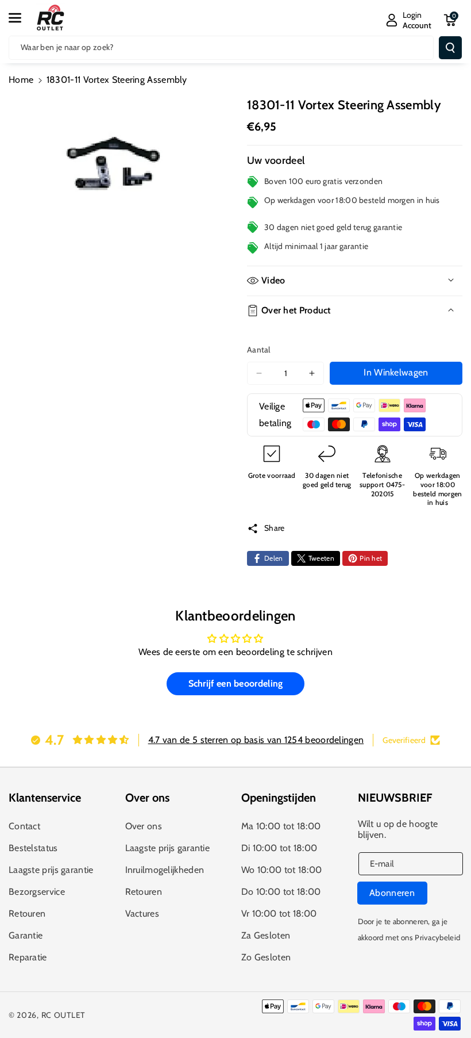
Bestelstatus (33, 847)
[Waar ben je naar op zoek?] (450, 47)
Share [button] (274, 528)
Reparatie (28, 957)
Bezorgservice (37, 891)
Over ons (143, 826)
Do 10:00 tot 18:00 (281, 891)
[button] (21, 18)
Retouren (27, 913)
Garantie (26, 935)
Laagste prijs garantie (51, 869)
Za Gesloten (265, 935)
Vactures (142, 913)
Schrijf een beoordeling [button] (235, 683)
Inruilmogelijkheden (164, 869)
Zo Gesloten (266, 957)
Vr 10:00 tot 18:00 (278, 913)
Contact (24, 826)
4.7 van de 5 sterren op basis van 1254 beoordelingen (256, 739)
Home (21, 79)
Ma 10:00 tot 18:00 (281, 826)
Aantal (259, 349)
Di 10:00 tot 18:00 (279, 847)
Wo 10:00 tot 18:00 (281, 869)
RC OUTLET (63, 1015)
